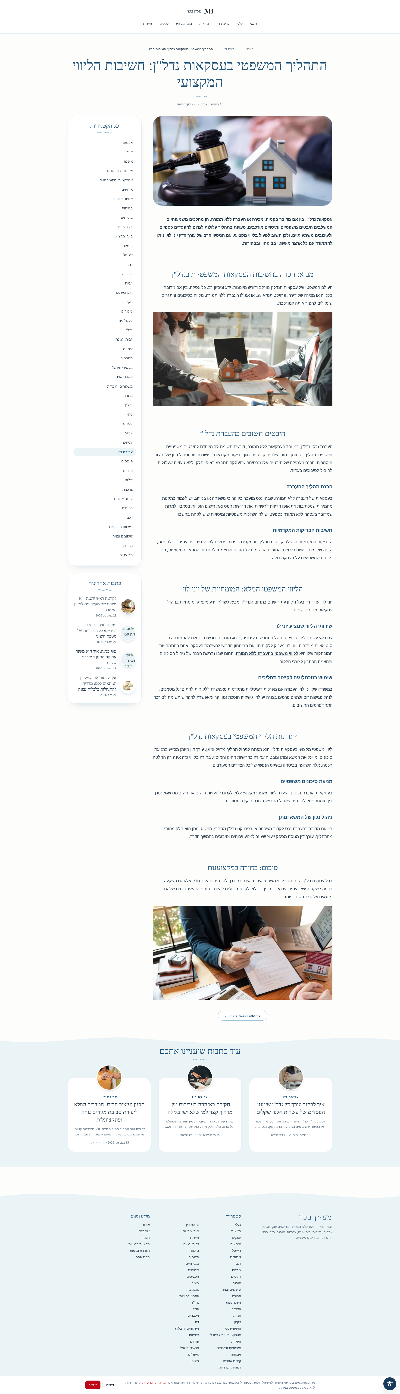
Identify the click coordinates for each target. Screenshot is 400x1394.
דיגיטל (128, 255)
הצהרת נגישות (140, 1250)
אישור (93, 1385)
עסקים (164, 23)
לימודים (127, 348)
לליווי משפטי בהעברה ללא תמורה (267, 653)
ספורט (128, 423)
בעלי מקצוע (184, 23)
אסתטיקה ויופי (122, 198)
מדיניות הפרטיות (154, 1382)
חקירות (127, 301)
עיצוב (129, 433)
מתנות (128, 395)
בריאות (204, 23)
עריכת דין (222, 23)
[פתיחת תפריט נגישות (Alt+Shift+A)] (389, 1383)
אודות (146, 1224)
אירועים (127, 189)
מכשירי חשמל (122, 367)
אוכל (129, 151)
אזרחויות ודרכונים (120, 170)
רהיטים (127, 508)
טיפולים (127, 311)
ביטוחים (127, 217)
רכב (130, 517)
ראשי (253, 23)
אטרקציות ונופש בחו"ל (116, 180)
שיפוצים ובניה (122, 536)
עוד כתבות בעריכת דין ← (243, 1015)
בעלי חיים (125, 226)
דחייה (110, 1385)
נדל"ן (129, 404)
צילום (129, 479)
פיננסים (127, 461)
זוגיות (129, 283)
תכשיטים (126, 555)
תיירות (147, 23)
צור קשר (144, 1231)
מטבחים (126, 358)
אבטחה (127, 142)
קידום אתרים (123, 498)
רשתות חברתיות (121, 526)
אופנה (128, 161)
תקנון (146, 1237)
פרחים (128, 470)
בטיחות (127, 208)
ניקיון (129, 414)
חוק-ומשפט (124, 292)
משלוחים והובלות (120, 386)
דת (130, 264)
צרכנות (127, 489)
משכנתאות (125, 376)
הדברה (127, 273)
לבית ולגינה (124, 339)
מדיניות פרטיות (139, 1244)
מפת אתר (143, 1257)
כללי (240, 23)
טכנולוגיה (126, 320)
